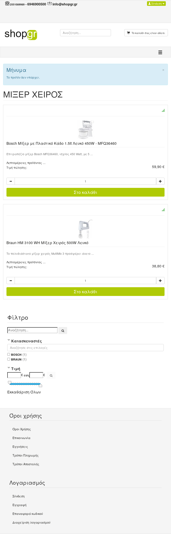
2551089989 (17, 4)
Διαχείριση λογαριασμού (31, 522)
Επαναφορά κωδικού (28, 514)
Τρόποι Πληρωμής (26, 455)
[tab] (85, 341)
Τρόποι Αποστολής (26, 464)
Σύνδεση (156, 3)
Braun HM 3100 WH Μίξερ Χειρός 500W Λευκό (47, 242)
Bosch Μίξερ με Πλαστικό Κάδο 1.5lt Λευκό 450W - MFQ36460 (61, 143)
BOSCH (16, 355)
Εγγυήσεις (20, 446)
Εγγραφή (19, 505)
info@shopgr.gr (65, 4)
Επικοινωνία (21, 438)
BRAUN (16, 359)
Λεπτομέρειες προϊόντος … (26, 163)
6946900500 (36, 4)
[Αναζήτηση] (62, 330)
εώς (26, 375)
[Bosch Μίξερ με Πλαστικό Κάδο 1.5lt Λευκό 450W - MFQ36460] (85, 129)
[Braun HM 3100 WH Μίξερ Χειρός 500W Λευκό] (85, 229)
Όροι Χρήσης (22, 429)
